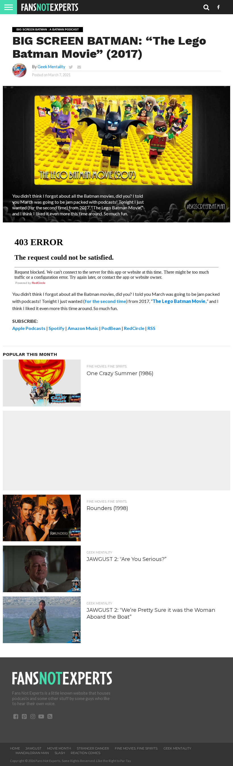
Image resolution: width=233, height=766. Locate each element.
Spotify (57, 328)
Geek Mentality (51, 66)
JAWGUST (33, 748)
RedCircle (38, 282)
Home (15, 748)
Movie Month (59, 748)
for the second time (105, 301)
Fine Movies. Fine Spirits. (136, 748)
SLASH (60, 753)
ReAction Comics (85, 753)
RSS (151, 328)
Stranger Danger (93, 748)
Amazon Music (83, 328)
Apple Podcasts (28, 328)
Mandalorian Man (32, 753)
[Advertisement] (116, 450)
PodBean (111, 328)
